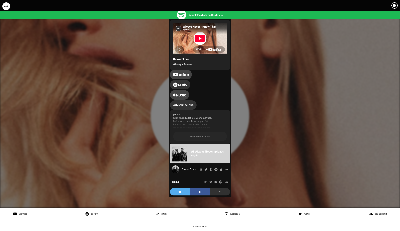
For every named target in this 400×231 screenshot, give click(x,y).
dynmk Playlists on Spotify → (205, 15)
